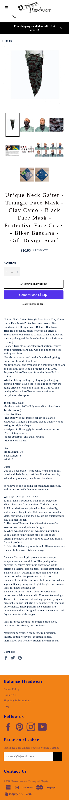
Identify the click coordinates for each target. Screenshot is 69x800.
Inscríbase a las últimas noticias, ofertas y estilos (31, 747)
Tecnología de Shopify (38, 781)
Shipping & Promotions (17, 700)
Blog (6, 706)
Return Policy (11, 689)
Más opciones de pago (33, 303)
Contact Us (10, 694)
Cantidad (10, 263)
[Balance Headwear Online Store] (34, 7)
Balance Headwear (19, 781)
